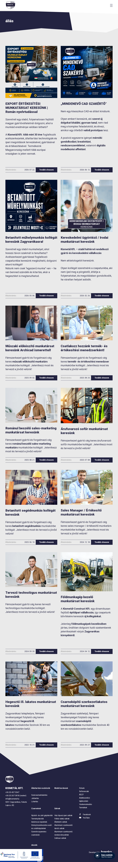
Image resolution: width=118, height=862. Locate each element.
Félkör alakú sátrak (61, 819)
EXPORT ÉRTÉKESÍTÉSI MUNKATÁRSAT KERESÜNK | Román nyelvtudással (26, 108)
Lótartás (34, 801)
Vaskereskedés (85, 804)
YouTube (86, 818)
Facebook (87, 814)
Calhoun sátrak (60, 838)
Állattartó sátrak (60, 822)
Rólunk (82, 788)
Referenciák (84, 791)
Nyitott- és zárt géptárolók (42, 815)
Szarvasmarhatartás (39, 795)
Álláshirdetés (10, 170)
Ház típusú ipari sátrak (63, 815)
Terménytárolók (37, 819)
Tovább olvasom (46, 170)
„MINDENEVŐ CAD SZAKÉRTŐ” (84, 104)
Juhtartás (35, 798)
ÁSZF (81, 795)
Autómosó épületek (39, 822)
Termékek (83, 807)
